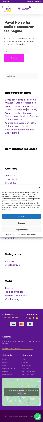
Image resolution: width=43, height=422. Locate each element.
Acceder (9, 288)
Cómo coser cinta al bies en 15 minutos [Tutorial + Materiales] (21, 101)
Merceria (9, 261)
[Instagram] (26, 318)
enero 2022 (10, 183)
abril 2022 (10, 175)
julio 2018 (9, 238)
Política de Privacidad (29, 234)
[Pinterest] (37, 318)
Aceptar (21, 216)
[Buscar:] (16, 51)
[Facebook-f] (33, 318)
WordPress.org (12, 299)
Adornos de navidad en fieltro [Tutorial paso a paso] (20, 125)
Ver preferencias (21, 230)
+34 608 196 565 (10, 317)
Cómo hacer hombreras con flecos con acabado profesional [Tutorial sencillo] (21, 116)
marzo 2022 (11, 179)
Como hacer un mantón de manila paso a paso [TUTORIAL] (21, 108)
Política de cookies (13, 234)
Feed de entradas (14, 291)
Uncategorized (12, 265)
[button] (39, 187)
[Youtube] (30, 318)
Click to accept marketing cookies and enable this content (21, 391)
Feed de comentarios (16, 295)
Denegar (21, 223)
